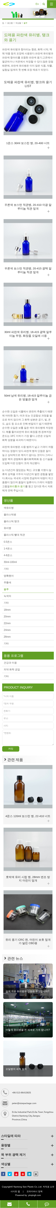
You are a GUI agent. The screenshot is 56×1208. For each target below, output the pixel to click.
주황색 (7, 582)
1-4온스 (8, 548)
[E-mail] (9, 1204)
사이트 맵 (15, 1191)
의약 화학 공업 (12, 669)
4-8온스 (8, 555)
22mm (7, 623)
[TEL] (28, 1204)
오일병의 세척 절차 (16, 1069)
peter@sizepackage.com (24, 1103)
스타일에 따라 (11, 1136)
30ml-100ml (10, 562)
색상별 (18, 23)
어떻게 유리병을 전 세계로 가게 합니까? (28, 1030)
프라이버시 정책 (34, 1191)
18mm (7, 609)
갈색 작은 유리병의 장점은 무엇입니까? (27, 991)
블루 (25, 23)
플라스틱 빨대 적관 (14, 534)
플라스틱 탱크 (11, 521)
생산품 (10, 23)
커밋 (10, 748)
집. (3, 23)
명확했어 (9, 575)
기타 (6, 568)
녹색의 (7, 596)
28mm (7, 636)
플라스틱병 (10, 514)
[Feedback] (46, 1204)
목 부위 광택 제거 (13, 1154)
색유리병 (9, 508)
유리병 (7, 528)
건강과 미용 (10, 662)
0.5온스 (8, 541)
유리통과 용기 (17, 486)
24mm (7, 630)
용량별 (5, 1145)
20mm (7, 616)
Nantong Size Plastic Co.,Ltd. (28, 1186)
